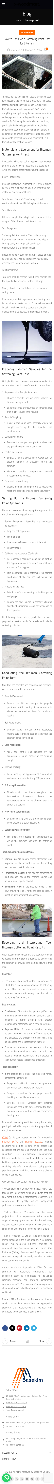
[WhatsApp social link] (42, 1479)
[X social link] (12, 1328)
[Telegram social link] (34, 1328)
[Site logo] (27, 4)
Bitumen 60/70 (10, 1141)
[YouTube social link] (27, 1479)
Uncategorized (31, 20)
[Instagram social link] (22, 1479)
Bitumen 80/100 (33, 1141)
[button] (6, 1477)
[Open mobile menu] (3, 4)
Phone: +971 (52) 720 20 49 (16, 1402)
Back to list (27, 1341)
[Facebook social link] (5, 1328)
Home (18, 20)
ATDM (5, 1137)
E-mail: (15, 1410)
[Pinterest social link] (19, 1328)
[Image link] (27, 342)
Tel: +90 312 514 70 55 (15, 1426)
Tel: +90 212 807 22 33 (15, 1445)
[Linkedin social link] (27, 1328)
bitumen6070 (17, 50)
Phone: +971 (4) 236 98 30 (16, 1406)
